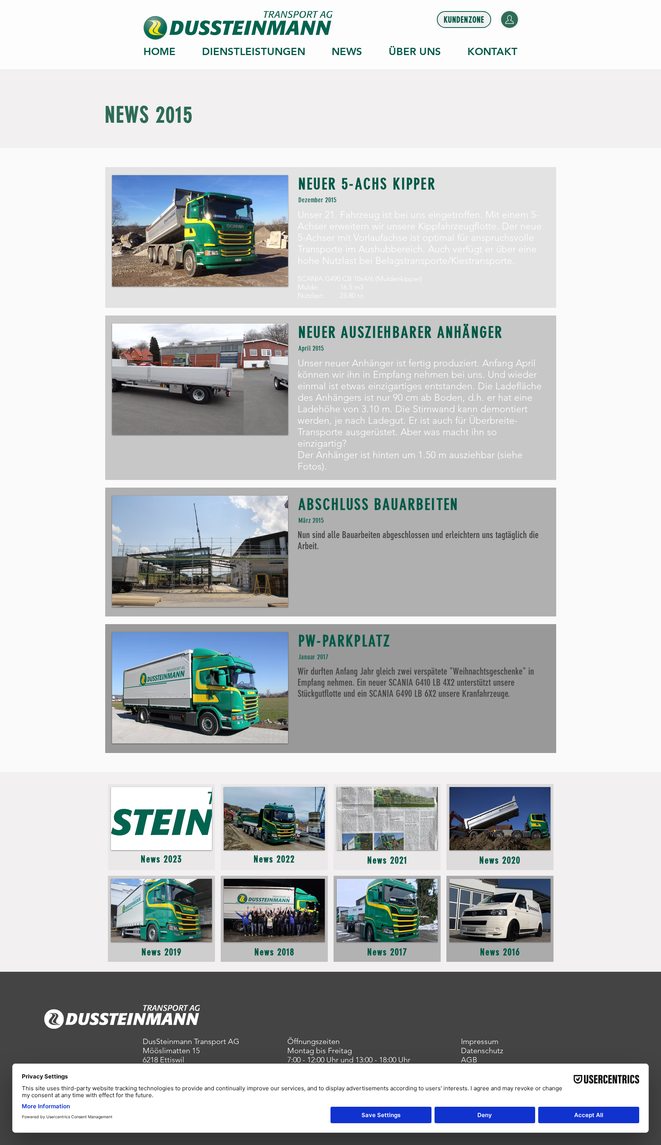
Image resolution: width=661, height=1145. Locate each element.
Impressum (479, 1041)
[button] (200, 230)
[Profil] (509, 19)
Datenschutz (482, 1050)
